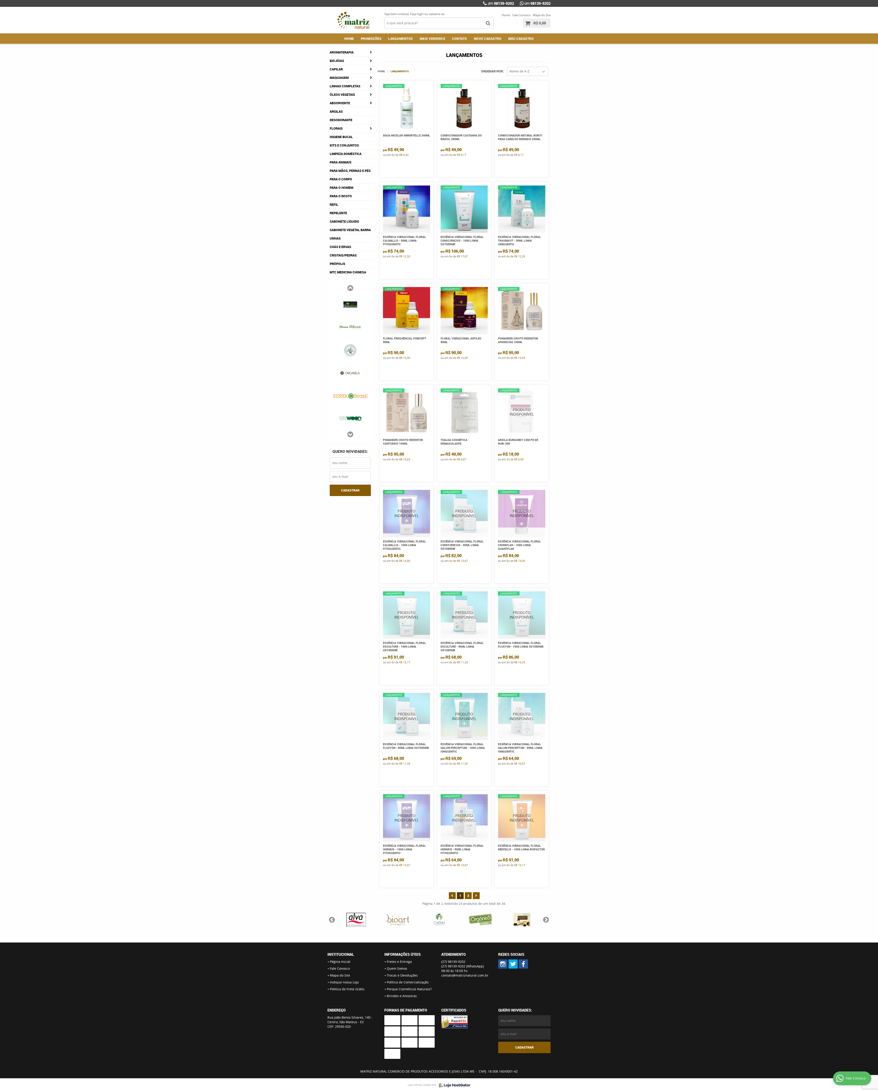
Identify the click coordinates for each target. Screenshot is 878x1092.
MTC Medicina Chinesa (348, 272)
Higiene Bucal (341, 137)
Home (506, 15)
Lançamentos (400, 38)
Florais (336, 128)
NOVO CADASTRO (488, 38)
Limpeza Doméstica (345, 154)
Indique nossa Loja (344, 982)
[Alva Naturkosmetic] (350, 304)
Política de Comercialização (407, 982)
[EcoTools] (350, 395)
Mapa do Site (542, 15)
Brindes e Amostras (402, 996)
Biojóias (337, 61)
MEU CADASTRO (521, 38)
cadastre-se (436, 14)
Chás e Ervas (340, 247)
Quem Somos (397, 968)
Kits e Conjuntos (344, 145)
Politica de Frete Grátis (347, 989)
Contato (459, 38)
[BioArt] (350, 327)
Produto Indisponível (521, 412)
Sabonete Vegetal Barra (350, 230)
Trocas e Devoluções (402, 975)
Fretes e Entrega (399, 961)
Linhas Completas (345, 86)
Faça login (417, 14)
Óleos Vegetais (342, 94)
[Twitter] (513, 964)
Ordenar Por (492, 71)
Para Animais (340, 162)
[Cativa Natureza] (350, 350)
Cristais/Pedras (343, 255)
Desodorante (341, 120)
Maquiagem (339, 77)
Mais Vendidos (432, 38)
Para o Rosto (341, 196)
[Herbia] (350, 418)
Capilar (336, 69)
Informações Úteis (402, 954)
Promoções (371, 38)
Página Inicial (340, 961)
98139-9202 (501, 3)
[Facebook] (523, 964)
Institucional (340, 954)
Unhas (335, 238)
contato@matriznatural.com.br (464, 975)
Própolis (337, 264)
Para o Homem (341, 187)
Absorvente (340, 103)
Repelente (338, 213)
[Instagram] (502, 964)
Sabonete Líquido (344, 221)
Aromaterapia (341, 52)
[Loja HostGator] (453, 1085)
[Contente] (350, 372)
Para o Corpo (341, 179)
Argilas (336, 111)
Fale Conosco (521, 15)
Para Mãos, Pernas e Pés (350, 170)
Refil (334, 204)
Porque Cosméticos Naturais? (409, 989)
